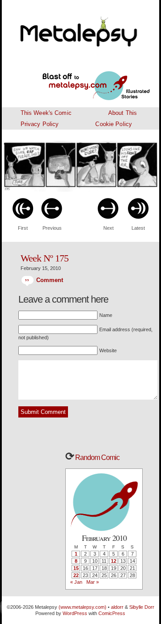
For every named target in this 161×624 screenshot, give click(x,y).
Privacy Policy (40, 124)
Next (108, 228)
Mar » (92, 582)
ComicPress (111, 613)
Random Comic (96, 457)
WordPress (75, 613)
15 (76, 568)
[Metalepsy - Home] (81, 27)
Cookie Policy (113, 124)
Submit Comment (43, 412)
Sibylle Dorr (141, 607)
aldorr (118, 607)
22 (76, 575)
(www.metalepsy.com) (81, 607)
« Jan (76, 582)
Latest (138, 228)
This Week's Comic (46, 113)
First (23, 228)
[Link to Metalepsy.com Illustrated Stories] (85, 80)
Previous (52, 228)
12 (113, 561)
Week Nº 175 (44, 258)
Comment (48, 280)
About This (122, 113)
